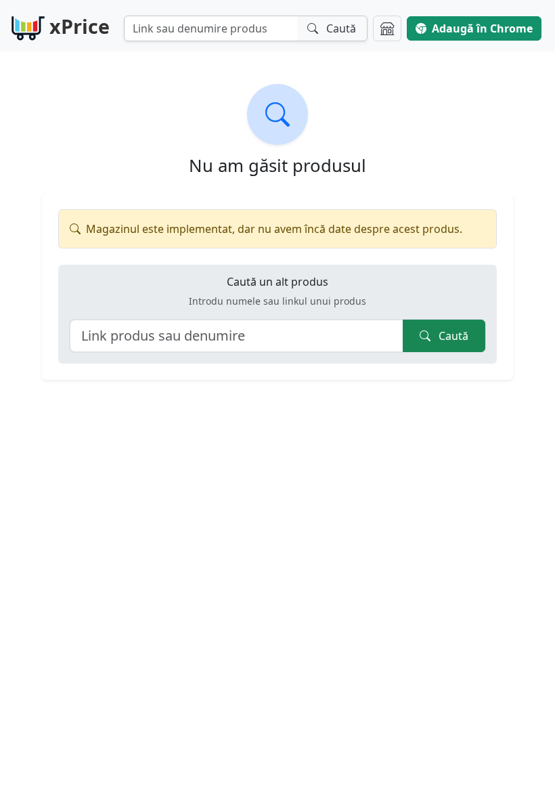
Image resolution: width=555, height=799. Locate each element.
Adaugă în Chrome (482, 28)
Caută (452, 335)
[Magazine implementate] (387, 28)
